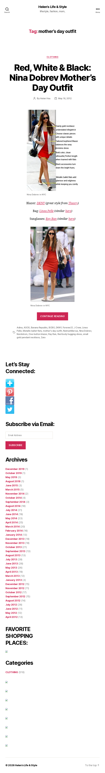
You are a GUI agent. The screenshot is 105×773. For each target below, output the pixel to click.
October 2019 (13, 473)
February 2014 (14, 530)
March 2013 (12, 575)
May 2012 (11, 612)
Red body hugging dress (70, 334)
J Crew (77, 327)
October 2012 (13, 592)
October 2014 (13, 497)
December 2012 (14, 584)
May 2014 (11, 518)
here (68, 211)
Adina (20, 327)
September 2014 (15, 501)
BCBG (52, 327)
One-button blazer (38, 334)
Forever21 (68, 327)
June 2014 (11, 514)
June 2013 (11, 563)
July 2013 (11, 559)
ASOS (27, 327)
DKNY (41, 203)
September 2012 (15, 596)
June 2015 (11, 485)
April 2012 (11, 617)
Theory (73, 203)
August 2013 (13, 555)
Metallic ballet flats (32, 330)
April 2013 (11, 571)
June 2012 (11, 608)
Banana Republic (39, 327)
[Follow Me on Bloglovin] (30, 383)
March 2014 (12, 526)
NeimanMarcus (70, 330)
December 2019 (14, 469)
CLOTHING (52, 57)
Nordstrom (22, 334)
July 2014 (11, 510)
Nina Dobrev (85, 330)
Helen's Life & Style (52, 6)
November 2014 (14, 493)
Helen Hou (45, 98)
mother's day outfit (52, 330)
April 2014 (11, 522)
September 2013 (15, 551)
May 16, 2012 (65, 98)
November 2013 (14, 543)
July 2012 (11, 604)
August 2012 (12, 600)
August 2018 (13, 481)
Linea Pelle (46, 211)
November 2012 (14, 588)
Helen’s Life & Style (26, 765)
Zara (43, 337)
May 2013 (11, 567)
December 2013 (14, 538)
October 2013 (13, 547)
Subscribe (15, 445)
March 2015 (12, 489)
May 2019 (11, 477)
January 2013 (13, 580)
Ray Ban (51, 219)
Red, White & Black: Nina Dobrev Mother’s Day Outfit (52, 77)
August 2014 (13, 506)
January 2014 (13, 534)
